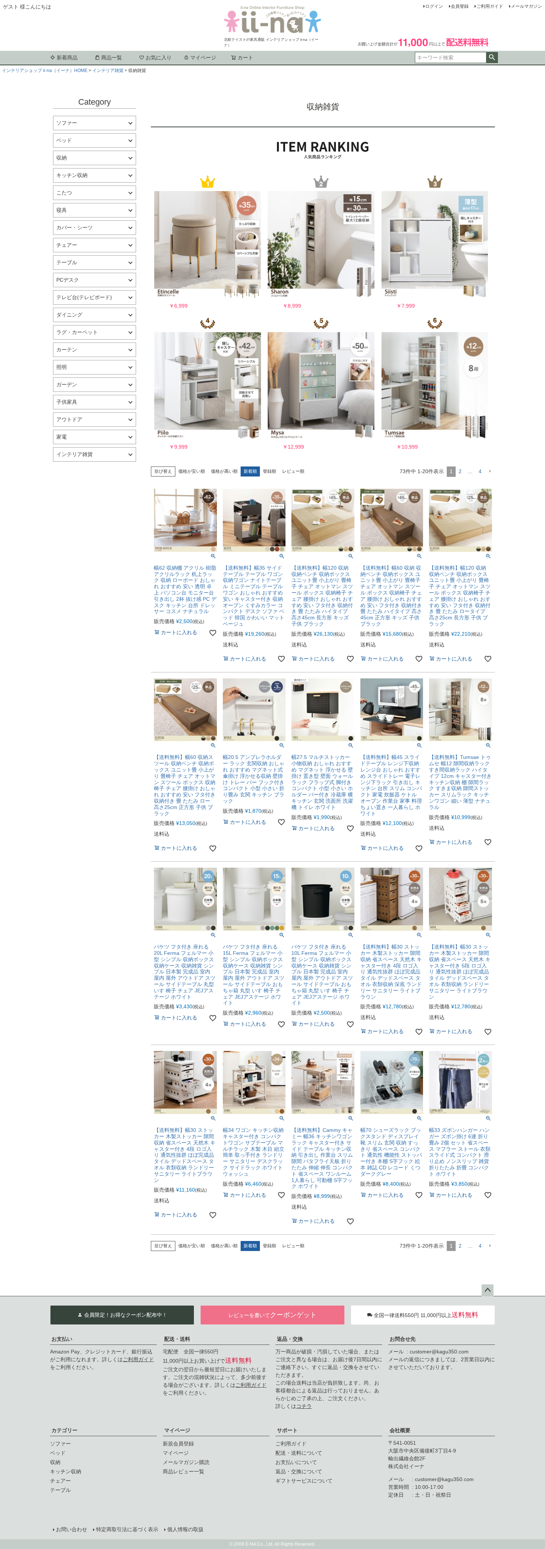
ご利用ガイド (489, 6)
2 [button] (460, 471)
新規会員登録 (178, 1444)
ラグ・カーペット (77, 332)
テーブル (66, 262)
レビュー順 (293, 471)
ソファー (66, 123)
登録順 (269, 471)
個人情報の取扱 (185, 1529)
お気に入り (159, 57)
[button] (490, 471)
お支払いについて (296, 1462)
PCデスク (67, 280)
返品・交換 (290, 1339)
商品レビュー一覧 (183, 1471)
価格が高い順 (224, 471)
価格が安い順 (191, 471)
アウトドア (69, 419)
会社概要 (400, 1430)
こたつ (64, 193)
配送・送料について (298, 1453)
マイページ (203, 57)
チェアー (66, 245)
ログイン (434, 6)
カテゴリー (64, 1430)
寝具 (61, 210)
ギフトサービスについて (304, 1481)
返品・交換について (298, 1471)
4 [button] (480, 471)
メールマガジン (526, 6)
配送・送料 (177, 1339)
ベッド (64, 140)
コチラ (304, 1406)
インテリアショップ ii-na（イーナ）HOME (44, 70)
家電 (61, 437)
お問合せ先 (403, 1339)
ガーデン (66, 384)
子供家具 (66, 402)
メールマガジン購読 (186, 1462)
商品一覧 (111, 57)
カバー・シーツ (74, 227)
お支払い (62, 1339)
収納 (61, 158)
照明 (61, 367)
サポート (287, 1430)
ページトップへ (487, 1290)
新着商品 (67, 57)
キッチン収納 (71, 175)
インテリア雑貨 (107, 70)
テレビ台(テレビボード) (84, 297)
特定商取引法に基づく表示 (127, 1529)
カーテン (66, 350)
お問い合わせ (71, 1529)
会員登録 (460, 6)
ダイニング (69, 315)
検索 (492, 57)
